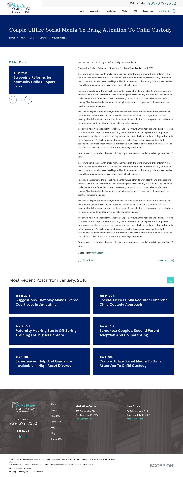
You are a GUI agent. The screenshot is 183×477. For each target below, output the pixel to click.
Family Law (56, 421)
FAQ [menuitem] (135, 11)
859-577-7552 (162, 3)
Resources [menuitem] (148, 11)
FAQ (53, 427)
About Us (55, 416)
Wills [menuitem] (124, 11)
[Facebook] (26, 436)
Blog (53, 433)
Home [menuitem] (82, 11)
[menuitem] (12, 471)
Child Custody (96, 252)
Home (54, 410)
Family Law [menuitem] (111, 11)
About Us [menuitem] (95, 11)
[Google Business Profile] (20, 436)
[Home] (18, 7)
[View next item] (28, 99)
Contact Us (56, 439)
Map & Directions (84, 418)
